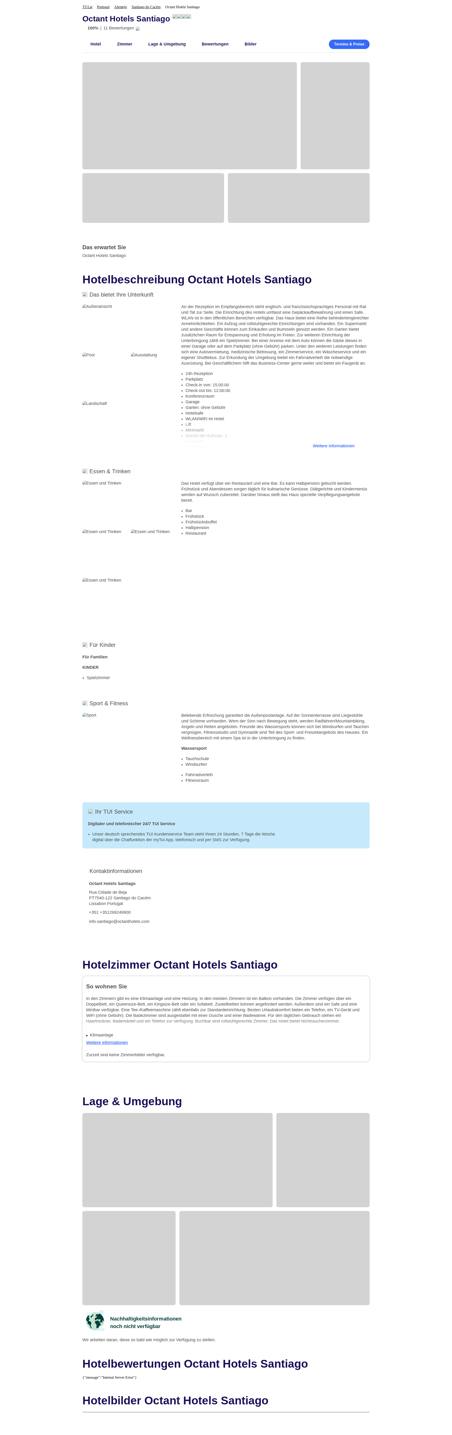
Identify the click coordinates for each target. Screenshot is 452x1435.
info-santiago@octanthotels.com (119, 921)
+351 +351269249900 (110, 912)
